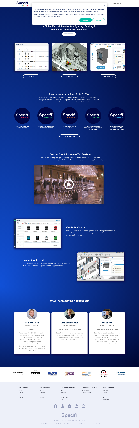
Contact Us (96, 423)
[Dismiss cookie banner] (104, 6)
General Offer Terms (62, 423)
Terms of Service (44, 423)
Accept (85, 20)
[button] (69, 34)
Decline (98, 20)
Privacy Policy (80, 423)
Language (116, 3)
